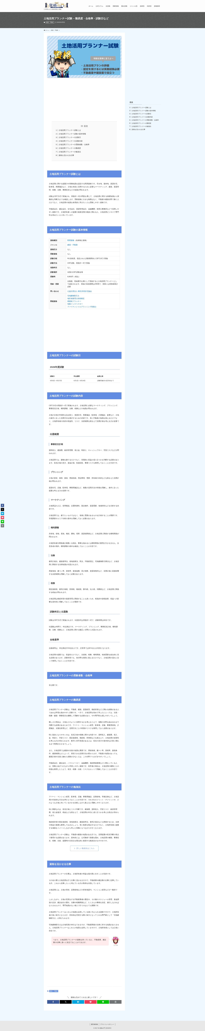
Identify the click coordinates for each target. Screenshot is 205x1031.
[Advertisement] (84, 99)
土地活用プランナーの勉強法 (70, 152)
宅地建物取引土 (73, 296)
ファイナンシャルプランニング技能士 (81, 307)
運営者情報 (94, 1024)
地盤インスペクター (75, 304)
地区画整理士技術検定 (75, 298)
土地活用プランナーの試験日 (70, 137)
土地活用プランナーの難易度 (70, 148)
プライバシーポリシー (107, 1024)
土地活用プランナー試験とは (70, 130)
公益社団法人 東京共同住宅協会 (79, 291)
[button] (53, 1002)
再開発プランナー (74, 301)
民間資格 (70, 240)
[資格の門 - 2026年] (56, 5)
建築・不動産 (49, 22)
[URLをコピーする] (115, 1002)
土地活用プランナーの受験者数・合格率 (74, 144)
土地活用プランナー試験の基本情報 (72, 134)
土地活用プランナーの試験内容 (71, 141)
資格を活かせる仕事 (66, 155)
